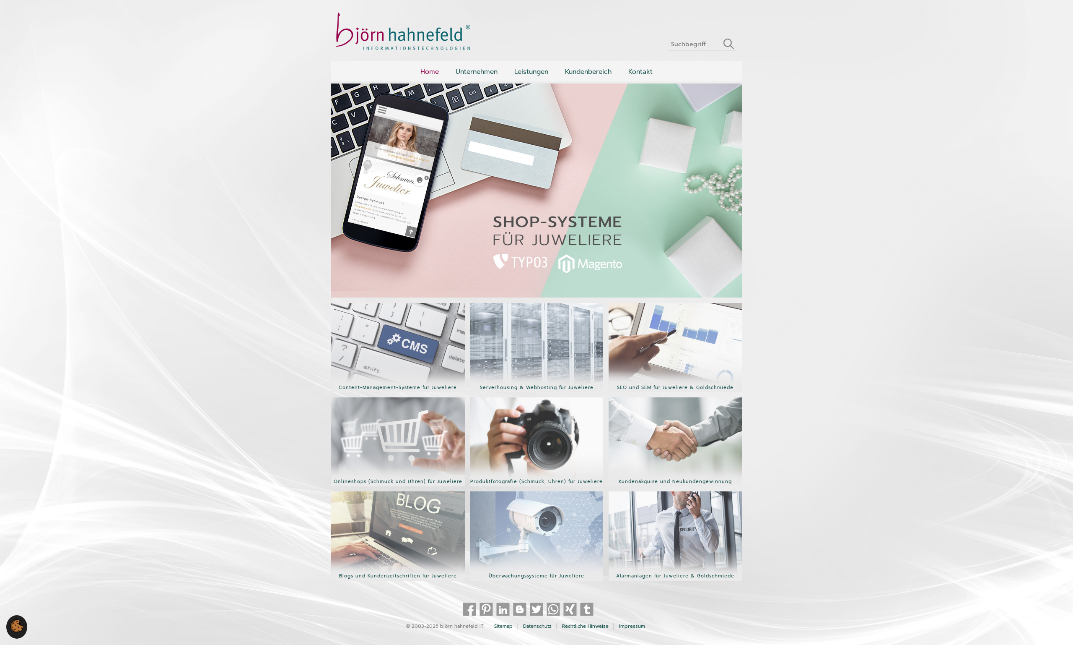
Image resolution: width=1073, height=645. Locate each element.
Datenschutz (537, 626)
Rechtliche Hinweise (585, 626)
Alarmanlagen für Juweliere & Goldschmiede (675, 576)
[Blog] (398, 580)
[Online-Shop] (398, 485)
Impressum (632, 626)
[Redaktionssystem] (398, 391)
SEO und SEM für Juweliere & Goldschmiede (675, 387)
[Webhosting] (537, 391)
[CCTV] (537, 580)
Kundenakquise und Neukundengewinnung (675, 481)
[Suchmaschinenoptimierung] (675, 391)
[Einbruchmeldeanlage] (675, 580)
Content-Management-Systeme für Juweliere (398, 387)
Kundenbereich (588, 72)
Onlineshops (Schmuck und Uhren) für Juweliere (398, 481)
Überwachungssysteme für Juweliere (536, 576)
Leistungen (531, 72)
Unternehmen (477, 72)
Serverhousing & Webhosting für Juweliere (537, 387)
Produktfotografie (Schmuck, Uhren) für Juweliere (536, 481)
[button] (16, 631)
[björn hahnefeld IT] (407, 34)
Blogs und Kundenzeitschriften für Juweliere (398, 576)
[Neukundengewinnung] (675, 485)
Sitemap (503, 626)
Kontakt (640, 72)
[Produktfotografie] (537, 485)
